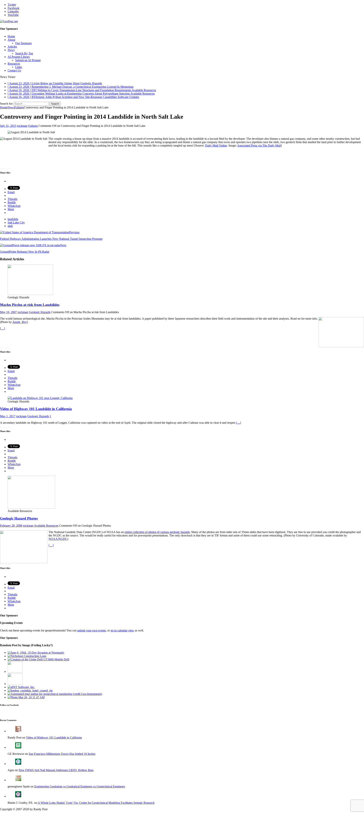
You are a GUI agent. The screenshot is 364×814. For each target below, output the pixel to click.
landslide (13, 219)
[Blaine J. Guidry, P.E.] (18, 796)
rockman (22, 125)
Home (11, 36)
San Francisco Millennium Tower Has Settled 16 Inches (62, 753)
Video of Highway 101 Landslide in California (36, 409)
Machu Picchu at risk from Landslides (29, 305)
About (11, 39)
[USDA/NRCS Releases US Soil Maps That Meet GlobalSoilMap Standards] (15, 671)
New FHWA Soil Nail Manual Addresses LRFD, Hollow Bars (56, 770)
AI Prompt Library (19, 56)
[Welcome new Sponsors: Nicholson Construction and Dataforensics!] (27, 656)
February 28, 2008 (11, 525)
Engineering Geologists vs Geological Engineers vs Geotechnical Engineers (79, 786)
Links (18, 67)
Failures (33, 125)
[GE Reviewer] (18, 747)
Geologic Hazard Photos (19, 518)
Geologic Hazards (39, 312)
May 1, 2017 (7, 416)
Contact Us (14, 70)
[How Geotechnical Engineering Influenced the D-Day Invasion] (36, 652)
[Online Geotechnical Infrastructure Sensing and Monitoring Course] (55, 694)
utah (10, 225)
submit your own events (91, 630)
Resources (14, 63)
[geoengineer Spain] (18, 780)
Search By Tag (24, 53)
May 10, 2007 (8, 312)
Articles (12, 46)
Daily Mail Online (216, 145)
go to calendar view (122, 630)
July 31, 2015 (8, 125)
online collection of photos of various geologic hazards (157, 532)
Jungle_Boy (20, 322)
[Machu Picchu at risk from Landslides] (30, 294)
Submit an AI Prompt (28, 60)
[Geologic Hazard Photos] (31, 507)
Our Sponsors (23, 43)
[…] (2, 328)
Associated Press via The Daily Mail (259, 145)
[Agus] (18, 763)
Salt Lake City (16, 222)
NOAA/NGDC (58, 538)
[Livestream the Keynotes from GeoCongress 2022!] (15, 683)
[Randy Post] (18, 731)
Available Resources (46, 525)
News (11, 50)
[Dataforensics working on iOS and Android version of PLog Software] (26, 697)
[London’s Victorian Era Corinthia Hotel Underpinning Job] (30, 690)
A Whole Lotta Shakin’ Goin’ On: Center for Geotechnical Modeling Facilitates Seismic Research (96, 802)
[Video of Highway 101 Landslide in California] (40, 398)
